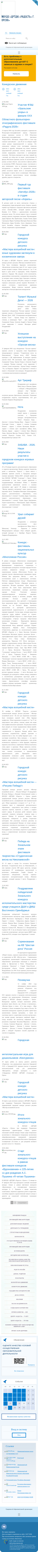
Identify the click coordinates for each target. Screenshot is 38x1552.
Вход (19, 1435)
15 (14, 1399)
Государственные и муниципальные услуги (19, 1241)
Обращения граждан (19, 1215)
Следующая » (22, 1202)
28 (10, 1407)
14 (10, 1399)
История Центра (19, 1251)
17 (23, 1399)
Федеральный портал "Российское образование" (18, 1480)
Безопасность (19, 1236)
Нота (20, 407)
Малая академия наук (19, 1303)
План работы (19, 1278)
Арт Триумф (24, 380)
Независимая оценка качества (18, 1417)
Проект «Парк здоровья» (19, 1330)
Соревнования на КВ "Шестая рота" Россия (26, 945)
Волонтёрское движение (19, 1282)
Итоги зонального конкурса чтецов (27, 1118)
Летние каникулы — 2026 (19, 1312)
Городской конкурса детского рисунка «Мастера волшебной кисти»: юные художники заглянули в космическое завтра (18, 245)
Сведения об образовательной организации (19, 47)
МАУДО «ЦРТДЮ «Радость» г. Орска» (18, 19)
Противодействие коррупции (19, 1219)
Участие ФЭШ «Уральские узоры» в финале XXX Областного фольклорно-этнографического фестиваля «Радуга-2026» (18, 115)
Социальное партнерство (19, 1308)
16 (19, 1399)
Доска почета (19, 1295)
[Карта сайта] (6, 32)
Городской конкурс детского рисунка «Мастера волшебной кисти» (18, 700)
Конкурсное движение (19, 1286)
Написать (16, 74)
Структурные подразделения (19, 1232)
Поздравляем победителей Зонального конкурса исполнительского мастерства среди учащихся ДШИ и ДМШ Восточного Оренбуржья (19, 899)
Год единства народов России (19, 1291)
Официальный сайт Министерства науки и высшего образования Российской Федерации (17, 1473)
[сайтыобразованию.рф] (35, 3)
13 (5, 1399)
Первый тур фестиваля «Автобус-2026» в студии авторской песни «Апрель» (18, 191)
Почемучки (24, 980)
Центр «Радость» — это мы (19, 1320)
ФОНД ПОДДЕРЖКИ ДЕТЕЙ (25, 1497)
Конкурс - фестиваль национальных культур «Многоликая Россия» (18, 549)
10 (23, 1395)
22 (14, 1403)
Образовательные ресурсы (19, 1265)
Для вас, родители (19, 1274)
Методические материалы (19, 1255)
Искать (26, 38)
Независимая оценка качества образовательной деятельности (19, 1260)
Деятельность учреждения (19, 1228)
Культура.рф (20, 1458)
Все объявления (19, 1371)
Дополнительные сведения (19, 1224)
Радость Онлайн (19, 1269)
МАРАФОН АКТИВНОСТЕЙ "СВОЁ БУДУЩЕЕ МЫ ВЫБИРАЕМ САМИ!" (19, 1325)
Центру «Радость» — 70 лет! (19, 1316)
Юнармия (19, 1299)
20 (5, 1403)
